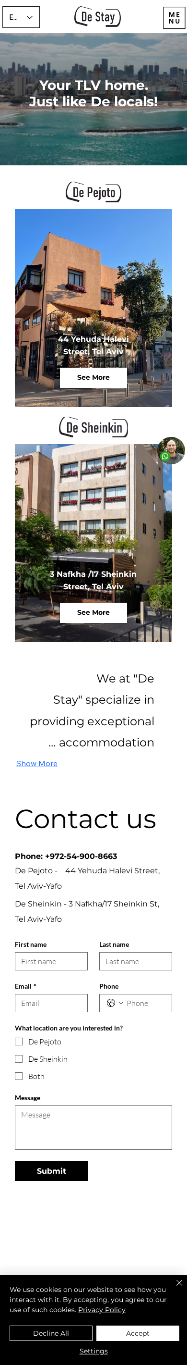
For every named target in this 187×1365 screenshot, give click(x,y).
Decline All (51, 1333)
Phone (108, 986)
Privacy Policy (102, 1309)
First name (31, 944)
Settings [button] (94, 1351)
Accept (138, 1333)
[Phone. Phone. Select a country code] (115, 1003)
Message (27, 1097)
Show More (37, 763)
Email (25, 986)
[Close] (173, 1288)
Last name (114, 944)
